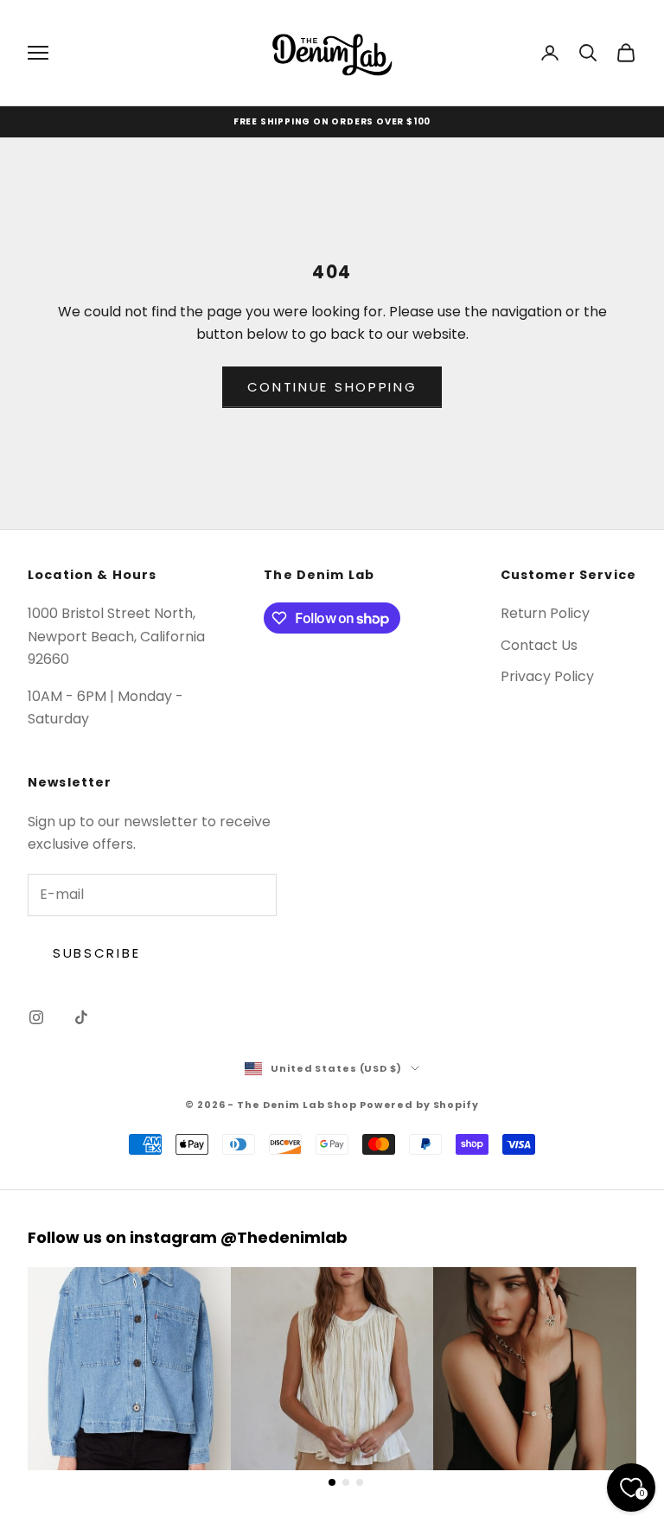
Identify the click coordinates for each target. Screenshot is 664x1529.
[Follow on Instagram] (36, 1017)
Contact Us (539, 645)
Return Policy (545, 613)
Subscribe (96, 953)
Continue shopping (332, 387)
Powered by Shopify (419, 1105)
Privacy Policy (547, 676)
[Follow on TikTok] (81, 1017)
